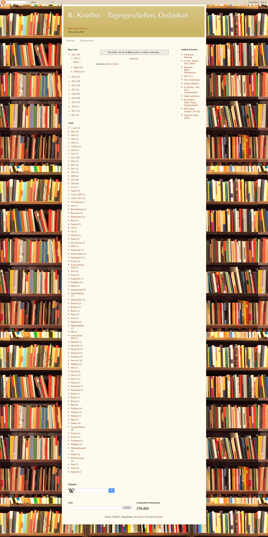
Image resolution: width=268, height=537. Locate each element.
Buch (73, 220)
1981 (73, 138)
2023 (73, 81)
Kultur (74, 310)
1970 (73, 135)
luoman (140, 516)
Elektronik (75, 249)
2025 (73, 54)
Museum (74, 341)
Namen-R (75, 352)
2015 (73, 164)
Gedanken (75, 282)
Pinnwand (75, 386)
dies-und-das (76, 242)
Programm (75, 389)
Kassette (74, 303)
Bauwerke (75, 212)
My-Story (75, 345)
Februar (78, 71)
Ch (72, 231)
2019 (73, 98)
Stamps (74, 423)
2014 (73, 106)
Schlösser (75, 408)
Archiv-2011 (76, 198)
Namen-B (75, 349)
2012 (73, 114)
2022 (73, 85)
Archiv (74, 190)
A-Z (73, 187)
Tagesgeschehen (78, 426)
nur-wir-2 (75, 360)
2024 (73, 76)
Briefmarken (76, 216)
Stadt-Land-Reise (191, 96)
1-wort (74, 127)
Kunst (73, 314)
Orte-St (74, 375)
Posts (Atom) (112, 63)
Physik (74, 382)
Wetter (74, 454)
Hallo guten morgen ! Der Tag (192, 110)
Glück (73, 285)
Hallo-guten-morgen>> (78, 28)
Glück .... (78, 61)
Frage (73, 274)
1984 (73, 142)
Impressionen (77, 289)
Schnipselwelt (87, 40)
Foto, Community (192, 79)
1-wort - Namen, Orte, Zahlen (191, 62)
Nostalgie (75, 356)
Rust (73, 404)
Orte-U (74, 378)
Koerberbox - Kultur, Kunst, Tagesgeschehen (191, 102)
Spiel (73, 419)
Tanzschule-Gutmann (189, 56)
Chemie (74, 235)
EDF (73, 246)
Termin (74, 433)
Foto (73, 271)
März (76, 67)
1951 (73, 131)
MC (72, 331)
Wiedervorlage (77, 457)
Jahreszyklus (76, 299)
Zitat (73, 464)
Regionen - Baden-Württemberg (190, 70)
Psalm (73, 393)
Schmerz (74, 412)
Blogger (159, 516)
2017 (73, 168)
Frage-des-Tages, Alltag (191, 116)
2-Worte (74, 146)
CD (72, 227)
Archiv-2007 (76, 194)
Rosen (73, 401)
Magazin (74, 321)
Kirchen (74, 307)
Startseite (70, 40)
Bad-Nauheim (77, 209)
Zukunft (74, 471)
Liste (73, 318)
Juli (76, 58)
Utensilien (75, 440)
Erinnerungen (77, 253)
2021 (73, 89)
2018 (73, 102)
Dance (73, 238)
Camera (74, 224)
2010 (73, 150)
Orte (73, 367)
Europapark (76, 257)
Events (74, 261)
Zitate (73, 468)
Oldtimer (75, 364)
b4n (72, 205)
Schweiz (74, 415)
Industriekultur (77, 293)
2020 (73, 93)
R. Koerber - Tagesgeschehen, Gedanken (128, 15)
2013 (73, 110)
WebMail (75, 444)
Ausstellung (76, 201)
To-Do (74, 436)
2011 (73, 153)
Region (74, 397)
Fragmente (75, 278)
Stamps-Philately (191, 83)
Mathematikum (77, 325)
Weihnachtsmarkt (78, 448)
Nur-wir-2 (188, 75)
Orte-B (74, 371)
